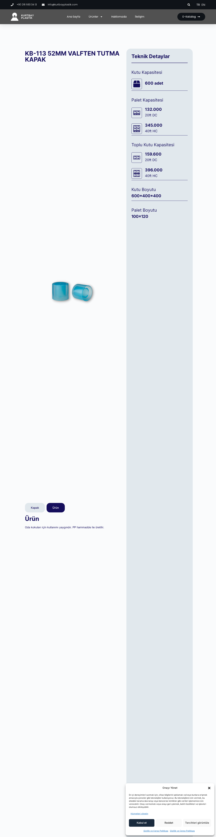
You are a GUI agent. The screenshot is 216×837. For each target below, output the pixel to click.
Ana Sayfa (73, 17)
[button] (209, 788)
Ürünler (93, 17)
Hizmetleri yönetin (139, 813)
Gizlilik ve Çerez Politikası (155, 831)
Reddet (169, 822)
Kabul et (142, 822)
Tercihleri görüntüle (197, 822)
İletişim (139, 17)
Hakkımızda (119, 17)
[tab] (35, 507)
